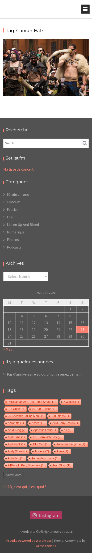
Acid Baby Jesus (65, 423)
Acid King (16, 430)
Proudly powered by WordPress (29, 540)
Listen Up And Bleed (23, 224)
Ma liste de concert (18, 169)
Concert (13, 202)
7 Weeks (71, 402)
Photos (13, 239)
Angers (42, 451)
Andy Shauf (17, 451)
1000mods (60, 416)
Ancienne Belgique (70, 444)
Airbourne (16, 437)
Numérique (16, 232)
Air (67, 430)
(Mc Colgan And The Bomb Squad (32, 402)
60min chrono (18, 194)
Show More (13, 475)
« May (7, 349)
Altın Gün (41, 444)
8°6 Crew (16, 409)
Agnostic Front (44, 430)
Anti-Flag (16, 458)
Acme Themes (46, 546)
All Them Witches (47, 437)
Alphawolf (16, 444)
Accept (38, 423)
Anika (62, 451)
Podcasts (14, 247)
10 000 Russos (43, 409)
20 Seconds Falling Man (25, 416)
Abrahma (16, 423)
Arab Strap (61, 465)
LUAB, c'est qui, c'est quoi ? (24, 486)
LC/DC (12, 217)
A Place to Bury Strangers (26, 465)
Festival (13, 209)
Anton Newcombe (45, 458)
